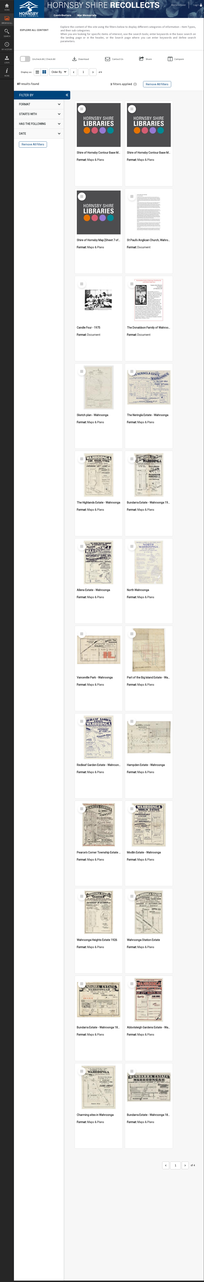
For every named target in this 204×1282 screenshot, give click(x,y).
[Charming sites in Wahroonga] (99, 1087)
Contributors (62, 15)
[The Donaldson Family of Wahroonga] (149, 300)
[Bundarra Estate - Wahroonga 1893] (149, 1087)
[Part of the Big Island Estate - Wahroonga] (149, 650)
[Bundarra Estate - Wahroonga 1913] (149, 475)
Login (7, 62)
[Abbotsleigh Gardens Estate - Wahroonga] (149, 1000)
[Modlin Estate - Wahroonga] (149, 825)
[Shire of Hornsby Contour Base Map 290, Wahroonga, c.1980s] (99, 125)
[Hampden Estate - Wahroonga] (149, 737)
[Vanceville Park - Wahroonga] (99, 650)
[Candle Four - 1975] (99, 300)
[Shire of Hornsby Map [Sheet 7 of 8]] (99, 212)
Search (7, 36)
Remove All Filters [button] (157, 84)
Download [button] (80, 59)
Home (7, 10)
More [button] (6, 75)
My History (7, 49)
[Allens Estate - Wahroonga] (99, 562)
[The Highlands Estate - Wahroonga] (99, 475)
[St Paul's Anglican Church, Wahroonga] (149, 212)
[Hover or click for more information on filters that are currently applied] (135, 84)
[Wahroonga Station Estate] (149, 912)
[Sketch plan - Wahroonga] (99, 387)
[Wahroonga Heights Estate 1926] (99, 912)
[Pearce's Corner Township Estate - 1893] (99, 825)
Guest (183, 4)
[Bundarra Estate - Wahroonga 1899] (99, 1000)
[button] (114, 59)
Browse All (7, 23)
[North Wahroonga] (149, 562)
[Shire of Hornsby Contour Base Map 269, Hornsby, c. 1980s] (149, 125)
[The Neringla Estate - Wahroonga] (149, 387)
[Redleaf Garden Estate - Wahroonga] (99, 737)
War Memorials (87, 15)
